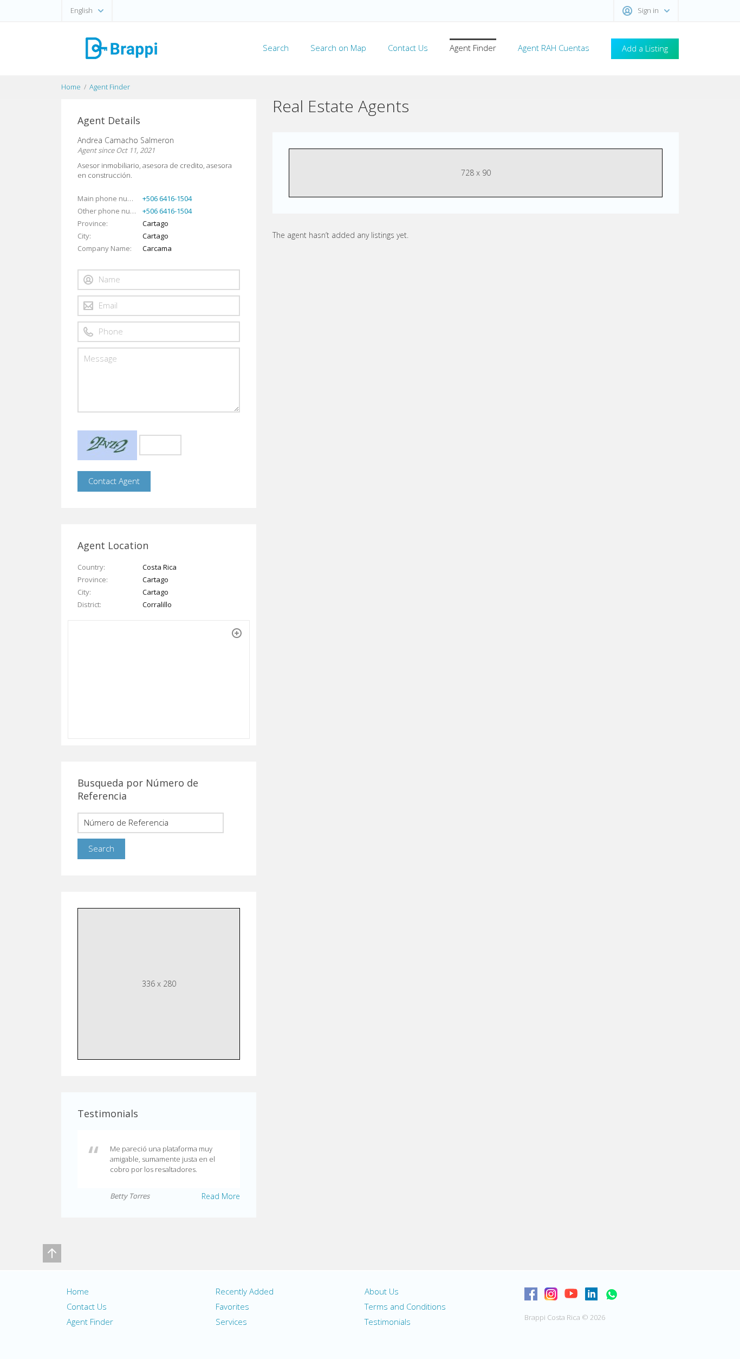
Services (231, 1321)
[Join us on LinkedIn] (591, 1293)
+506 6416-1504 (167, 198)
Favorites (232, 1306)
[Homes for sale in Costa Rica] (120, 47)
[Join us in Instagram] (550, 1293)
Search (276, 47)
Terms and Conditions (405, 1306)
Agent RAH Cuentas (553, 47)
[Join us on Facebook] (530, 1293)
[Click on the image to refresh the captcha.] (107, 445)
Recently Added (245, 1291)
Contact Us (408, 47)
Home (71, 87)
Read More (221, 1196)
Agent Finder (473, 47)
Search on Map (338, 47)
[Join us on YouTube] (570, 1293)
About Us (382, 1291)
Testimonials (388, 1321)
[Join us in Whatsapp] (611, 1293)
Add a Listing (645, 48)
